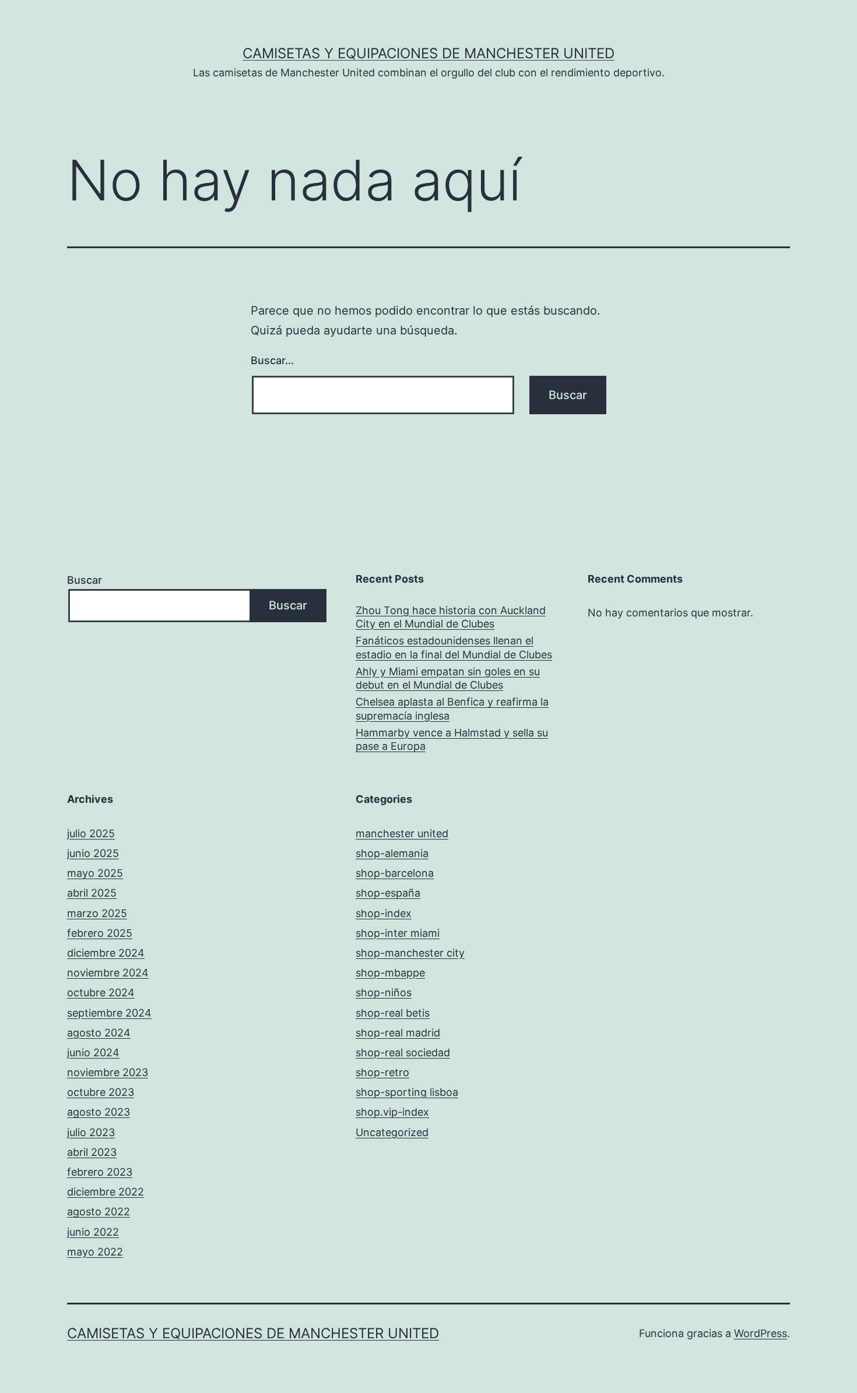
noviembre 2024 (108, 973)
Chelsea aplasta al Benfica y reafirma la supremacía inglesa (452, 708)
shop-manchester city (410, 953)
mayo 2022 (95, 1252)
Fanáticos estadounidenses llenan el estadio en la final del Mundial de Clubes (454, 647)
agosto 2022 (98, 1211)
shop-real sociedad (403, 1052)
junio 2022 (93, 1232)
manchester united (402, 833)
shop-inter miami (398, 933)
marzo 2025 (97, 913)
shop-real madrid (398, 1033)
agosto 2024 (99, 1033)
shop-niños (384, 992)
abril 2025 (92, 893)
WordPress (760, 1333)
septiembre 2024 (109, 1013)
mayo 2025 (95, 873)
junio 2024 (93, 1052)
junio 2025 (93, 853)
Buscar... (272, 360)
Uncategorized (392, 1132)
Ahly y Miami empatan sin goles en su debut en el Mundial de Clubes (448, 678)
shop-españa (388, 893)
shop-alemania (392, 853)
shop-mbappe (390, 973)
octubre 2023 (100, 1092)
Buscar (84, 580)
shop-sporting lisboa (407, 1092)
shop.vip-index (392, 1112)
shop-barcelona (395, 873)
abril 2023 (92, 1152)
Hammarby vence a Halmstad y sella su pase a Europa (452, 739)
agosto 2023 (98, 1112)
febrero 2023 (99, 1172)
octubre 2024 (101, 992)
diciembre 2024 (106, 953)
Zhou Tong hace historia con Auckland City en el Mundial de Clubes (451, 617)
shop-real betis (393, 1013)
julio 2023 (91, 1132)
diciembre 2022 (105, 1192)
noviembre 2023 (107, 1072)
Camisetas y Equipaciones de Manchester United (428, 53)
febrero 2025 (99, 933)
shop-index (384, 913)
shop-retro (382, 1072)
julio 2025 (91, 833)
